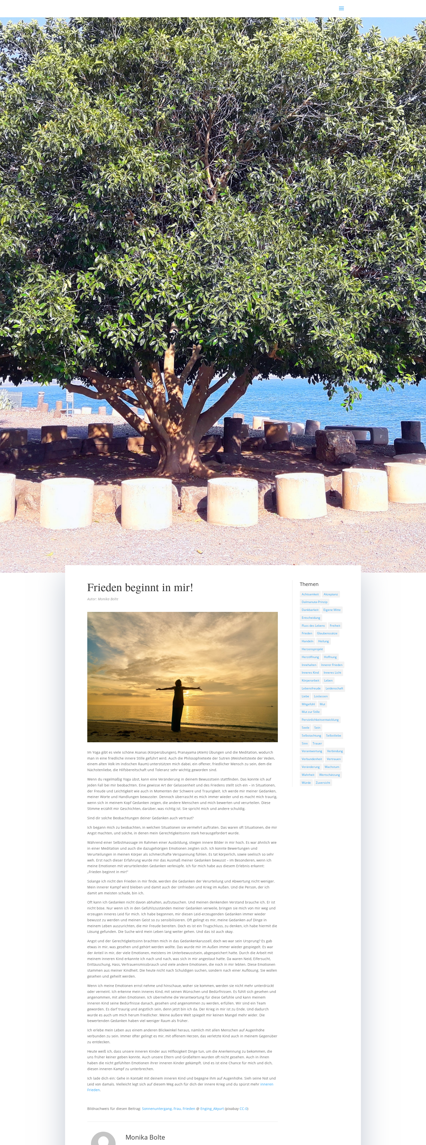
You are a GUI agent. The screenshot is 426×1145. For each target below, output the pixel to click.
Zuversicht (323, 783)
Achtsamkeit (310, 594)
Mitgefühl (308, 704)
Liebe (305, 696)
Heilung (323, 641)
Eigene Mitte (332, 610)
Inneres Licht (332, 672)
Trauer (317, 743)
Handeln (307, 641)
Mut (322, 704)
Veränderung (311, 767)
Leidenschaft (334, 688)
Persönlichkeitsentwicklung (320, 720)
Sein (317, 727)
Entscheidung (311, 618)
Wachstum (332, 767)
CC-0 (243, 1108)
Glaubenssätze (327, 633)
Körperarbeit (310, 680)
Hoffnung (330, 657)
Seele (305, 727)
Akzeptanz (331, 594)
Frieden (307, 633)
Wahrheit (308, 775)
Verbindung (335, 751)
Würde (306, 783)
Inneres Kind (310, 672)
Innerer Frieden (331, 665)
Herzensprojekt (312, 649)
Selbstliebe (333, 735)
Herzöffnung (310, 657)
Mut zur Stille (311, 712)
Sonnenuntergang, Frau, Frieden (168, 1108)
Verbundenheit (312, 759)
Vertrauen (334, 759)
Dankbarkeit (310, 610)
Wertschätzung (329, 775)
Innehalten (309, 665)
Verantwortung (312, 751)
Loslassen (321, 696)
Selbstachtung (311, 735)
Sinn (305, 743)
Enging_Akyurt (212, 1108)
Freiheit (335, 625)
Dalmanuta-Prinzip (314, 602)
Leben (328, 680)
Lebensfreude (311, 688)
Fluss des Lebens (313, 625)
